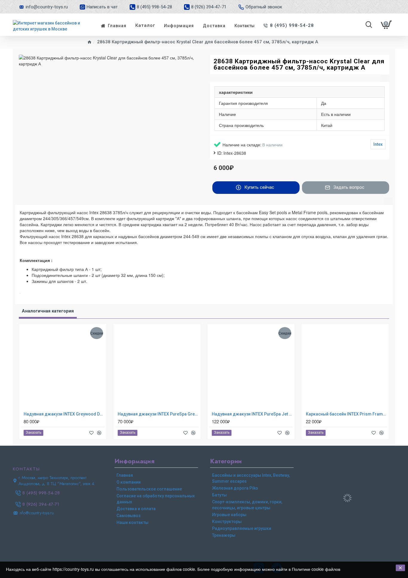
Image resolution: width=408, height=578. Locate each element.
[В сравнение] (99, 433)
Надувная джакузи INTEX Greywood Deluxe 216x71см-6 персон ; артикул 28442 (64, 414)
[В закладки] (91, 433)
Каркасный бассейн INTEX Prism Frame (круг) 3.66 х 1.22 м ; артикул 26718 (346, 414)
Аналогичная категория (48, 311)
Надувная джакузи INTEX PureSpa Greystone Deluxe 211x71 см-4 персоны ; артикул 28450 (158, 414)
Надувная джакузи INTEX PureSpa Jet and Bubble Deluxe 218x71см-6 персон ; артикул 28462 (252, 414)
